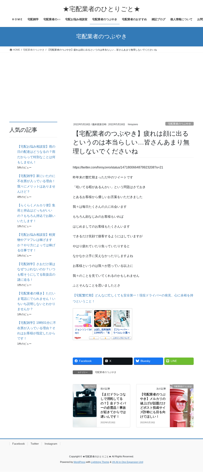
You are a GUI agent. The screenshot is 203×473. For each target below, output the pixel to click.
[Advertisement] (101, 82)
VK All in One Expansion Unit (127, 462)
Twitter (35, 443)
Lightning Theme (100, 462)
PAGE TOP (194, 455)
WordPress (79, 462)
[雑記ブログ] (85, 399)
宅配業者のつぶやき (179, 123)
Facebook (18, 443)
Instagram (51, 443)
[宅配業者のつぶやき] (181, 399)
